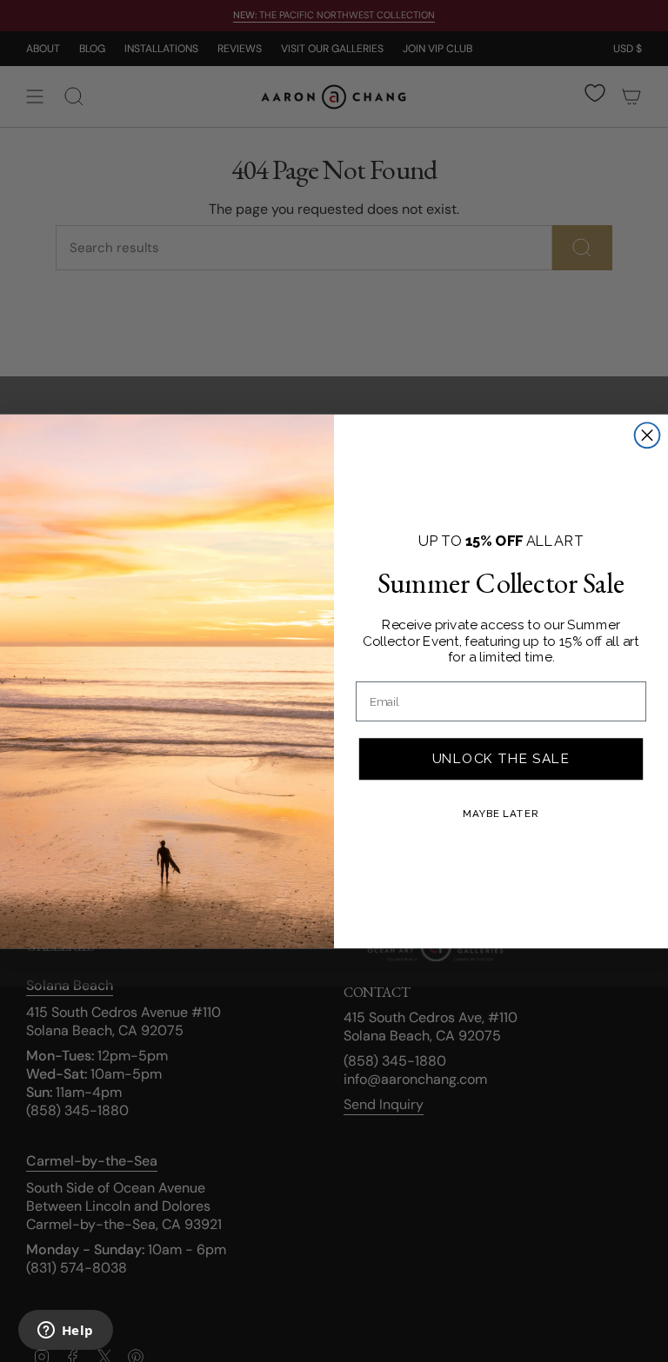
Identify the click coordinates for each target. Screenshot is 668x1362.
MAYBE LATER (500, 812)
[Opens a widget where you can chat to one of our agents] (65, 1331)
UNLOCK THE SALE (501, 758)
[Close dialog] (647, 435)
